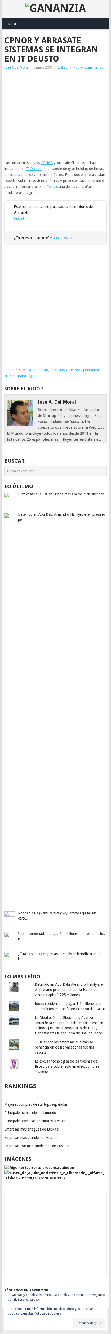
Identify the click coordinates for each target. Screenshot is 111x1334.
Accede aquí (61, 237)
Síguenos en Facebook (26, 1290)
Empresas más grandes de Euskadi (31, 1137)
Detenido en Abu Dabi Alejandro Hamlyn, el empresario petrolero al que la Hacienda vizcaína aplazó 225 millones (69, 989)
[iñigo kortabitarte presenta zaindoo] (39, 1168)
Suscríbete (22, 218)
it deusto (41, 370)
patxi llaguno (28, 376)
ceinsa (26, 370)
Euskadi (62, 67)
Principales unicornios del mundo (30, 1113)
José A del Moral (16, 67)
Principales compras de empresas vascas (35, 1121)
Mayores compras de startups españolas (35, 1104)
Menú (12, 24)
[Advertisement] (55, 115)
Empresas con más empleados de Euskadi (36, 1146)
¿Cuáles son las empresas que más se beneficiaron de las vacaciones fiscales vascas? (64, 1047)
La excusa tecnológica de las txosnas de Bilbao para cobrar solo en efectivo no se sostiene (67, 1066)
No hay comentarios (88, 67)
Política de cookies (47, 1313)
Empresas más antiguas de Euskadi (31, 1129)
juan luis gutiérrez (66, 370)
